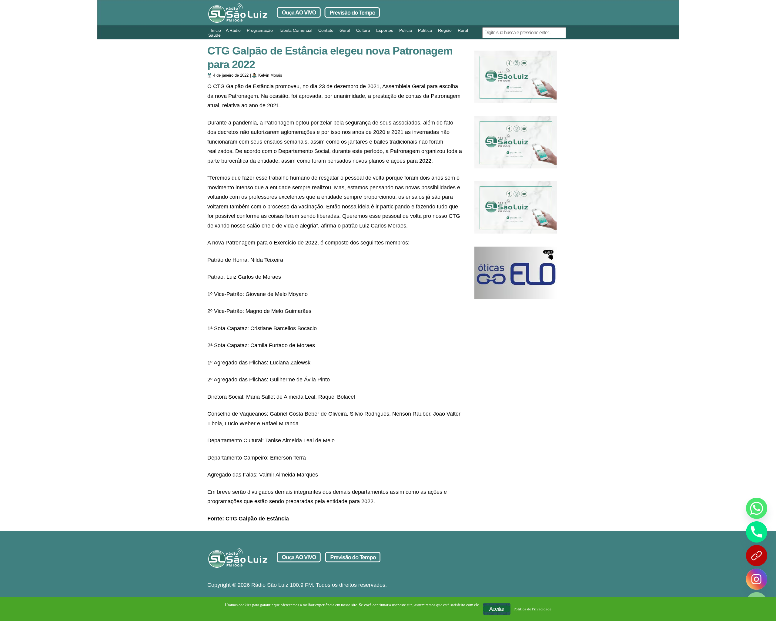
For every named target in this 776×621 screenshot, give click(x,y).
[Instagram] (756, 579)
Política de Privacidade (532, 609)
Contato (325, 30)
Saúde (214, 35)
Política (425, 30)
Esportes (384, 30)
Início (216, 30)
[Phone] (756, 532)
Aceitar (496, 609)
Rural (463, 30)
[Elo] (515, 273)
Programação (260, 30)
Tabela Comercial (295, 30)
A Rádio (233, 30)
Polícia (405, 30)
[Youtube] (756, 555)
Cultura (363, 30)
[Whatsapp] (756, 508)
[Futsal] (515, 142)
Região (445, 30)
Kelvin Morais (270, 75)
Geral (345, 30)
